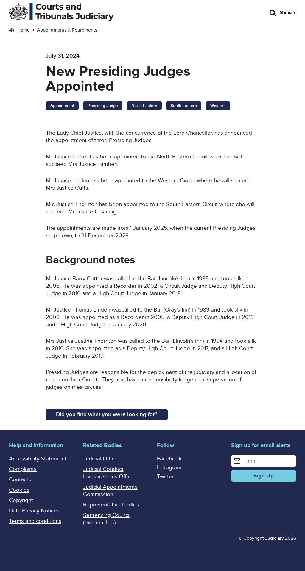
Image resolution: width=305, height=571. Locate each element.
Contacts (20, 479)
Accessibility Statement (37, 458)
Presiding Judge (103, 105)
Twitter (165, 476)
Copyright (21, 500)
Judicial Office (100, 458)
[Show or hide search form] (273, 13)
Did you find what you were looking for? (107, 414)
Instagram (169, 467)
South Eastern (184, 105)
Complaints (23, 469)
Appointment (62, 105)
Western (218, 105)
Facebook (169, 458)
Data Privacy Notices (34, 510)
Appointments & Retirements (67, 30)
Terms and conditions (35, 521)
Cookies (19, 490)
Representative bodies (111, 504)
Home (23, 30)
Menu (285, 12)
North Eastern (144, 105)
